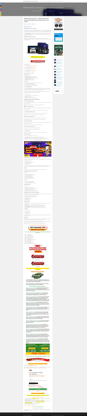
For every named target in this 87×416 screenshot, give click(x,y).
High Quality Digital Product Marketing (30, 1)
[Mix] (0, 12)
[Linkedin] (0, 8)
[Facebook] (0, 4)
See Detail (34, 65)
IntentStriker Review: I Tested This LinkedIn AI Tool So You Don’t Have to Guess (59, 85)
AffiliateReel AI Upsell (26, 410)
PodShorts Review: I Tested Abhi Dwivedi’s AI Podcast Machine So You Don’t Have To (59, 60)
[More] (0, 15)
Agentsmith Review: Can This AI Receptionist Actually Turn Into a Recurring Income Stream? (59, 78)
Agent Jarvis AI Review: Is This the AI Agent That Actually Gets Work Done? (59, 66)
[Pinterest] (0, 9)
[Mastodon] (0, 11)
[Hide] (0, 16)
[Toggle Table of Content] (30, 26)
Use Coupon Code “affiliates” (38, 62)
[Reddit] (0, 7)
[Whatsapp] (0, 14)
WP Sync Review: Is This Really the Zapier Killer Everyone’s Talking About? (59, 75)
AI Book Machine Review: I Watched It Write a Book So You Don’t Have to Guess (59, 69)
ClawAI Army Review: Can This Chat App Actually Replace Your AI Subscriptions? (59, 72)
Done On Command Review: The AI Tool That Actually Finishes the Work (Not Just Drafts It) (59, 82)
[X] (0, 5)
